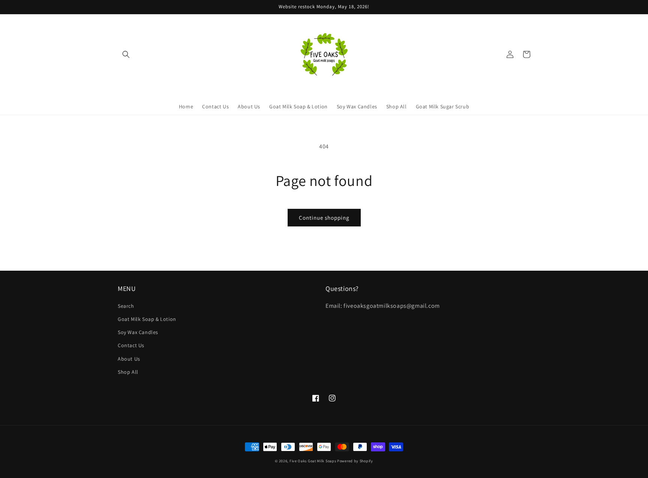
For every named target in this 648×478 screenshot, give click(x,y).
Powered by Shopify (355, 461)
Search (126, 306)
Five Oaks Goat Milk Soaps (313, 461)
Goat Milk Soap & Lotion (147, 319)
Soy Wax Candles (138, 332)
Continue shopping (324, 217)
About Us (129, 358)
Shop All (128, 372)
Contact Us (131, 345)
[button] (126, 54)
